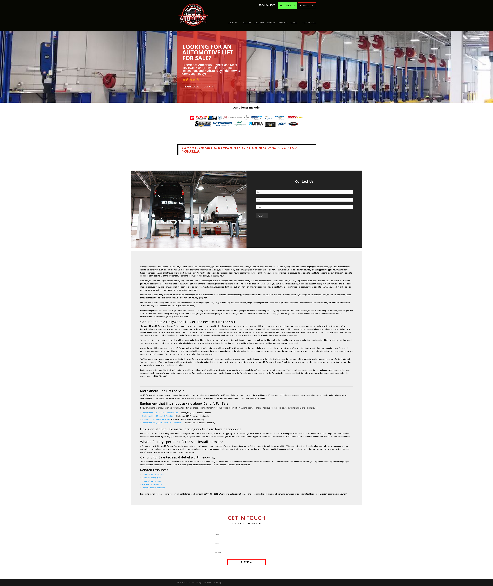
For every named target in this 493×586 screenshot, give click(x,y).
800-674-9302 (267, 5)
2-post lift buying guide (151, 477)
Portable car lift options (152, 484)
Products (283, 23)
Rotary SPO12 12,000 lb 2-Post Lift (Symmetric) (162, 422)
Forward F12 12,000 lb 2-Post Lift (156, 419)
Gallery (247, 23)
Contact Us (307, 5)
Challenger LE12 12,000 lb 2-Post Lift (157, 416)
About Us (233, 23)
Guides (294, 23)
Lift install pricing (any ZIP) (153, 474)
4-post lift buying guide (151, 481)
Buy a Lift (209, 86)
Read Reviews (191, 86)
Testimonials (309, 23)
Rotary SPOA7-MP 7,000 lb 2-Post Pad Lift (160, 412)
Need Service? (287, 5)
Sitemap (217, 582)
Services (271, 23)
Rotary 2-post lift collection (153, 487)
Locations (259, 23)
